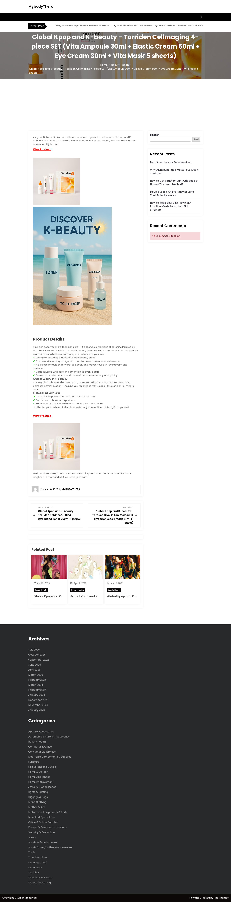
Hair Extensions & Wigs (42, 767)
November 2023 (38, 705)
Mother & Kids (36, 807)
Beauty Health (41, 590)
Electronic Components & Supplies (49, 757)
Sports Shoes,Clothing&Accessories (50, 847)
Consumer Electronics (42, 752)
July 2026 (34, 649)
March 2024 (35, 685)
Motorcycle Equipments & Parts (48, 812)
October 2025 (37, 654)
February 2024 (37, 690)
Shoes (32, 837)
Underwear (35, 867)
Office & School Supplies (43, 822)
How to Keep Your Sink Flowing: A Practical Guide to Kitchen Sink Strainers (170, 206)
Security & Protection (41, 832)
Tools (31, 852)
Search (155, 135)
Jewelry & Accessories (42, 787)
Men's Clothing (37, 802)
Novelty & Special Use (41, 817)
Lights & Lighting (38, 792)
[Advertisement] (115, 102)
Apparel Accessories (41, 731)
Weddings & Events (40, 877)
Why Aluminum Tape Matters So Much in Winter (73, 25)
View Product (42, 149)
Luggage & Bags (38, 797)
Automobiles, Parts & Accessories (49, 736)
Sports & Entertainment (43, 842)
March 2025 (35, 675)
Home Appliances (39, 777)
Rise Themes (221, 897)
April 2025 (34, 670)
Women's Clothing (39, 882)
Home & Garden (38, 772)
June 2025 (34, 665)
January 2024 (36, 695)
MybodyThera (41, 6)
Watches (33, 872)
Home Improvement (41, 782)
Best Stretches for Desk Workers (125, 25)
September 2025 (38, 660)
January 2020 (36, 710)
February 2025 (37, 680)
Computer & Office (40, 746)
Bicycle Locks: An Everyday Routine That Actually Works (172, 193)
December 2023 (38, 700)
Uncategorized (37, 862)
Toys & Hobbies (37, 857)
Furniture (33, 762)
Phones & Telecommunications (47, 827)
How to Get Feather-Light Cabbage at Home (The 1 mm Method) (174, 182)
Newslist (195, 897)
